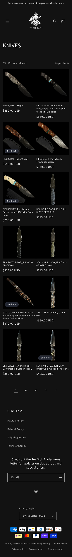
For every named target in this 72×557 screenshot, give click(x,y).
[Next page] (56, 390)
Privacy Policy (15, 420)
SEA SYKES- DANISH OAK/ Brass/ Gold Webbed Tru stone (52, 367)
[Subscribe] (60, 477)
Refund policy (60, 543)
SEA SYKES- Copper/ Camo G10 (50, 314)
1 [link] (16, 390)
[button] (7, 21)
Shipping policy (56, 549)
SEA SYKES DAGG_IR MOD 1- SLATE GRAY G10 (51, 211)
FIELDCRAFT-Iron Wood (15, 158)
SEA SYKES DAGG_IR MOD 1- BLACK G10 (18, 264)
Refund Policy (15, 429)
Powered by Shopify (40, 543)
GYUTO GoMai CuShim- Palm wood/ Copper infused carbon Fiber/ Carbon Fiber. (19, 315)
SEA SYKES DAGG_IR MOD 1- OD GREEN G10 (51, 264)
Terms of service (37, 549)
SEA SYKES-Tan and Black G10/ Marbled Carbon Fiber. (17, 367)
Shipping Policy (16, 437)
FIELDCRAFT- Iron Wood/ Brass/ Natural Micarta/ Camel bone (18, 212)
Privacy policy (19, 549)
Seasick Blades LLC (22, 543)
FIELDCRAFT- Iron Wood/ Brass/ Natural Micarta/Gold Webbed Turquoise (51, 108)
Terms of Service (17, 445)
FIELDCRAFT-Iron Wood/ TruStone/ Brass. (49, 160)
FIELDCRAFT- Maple (13, 105)
